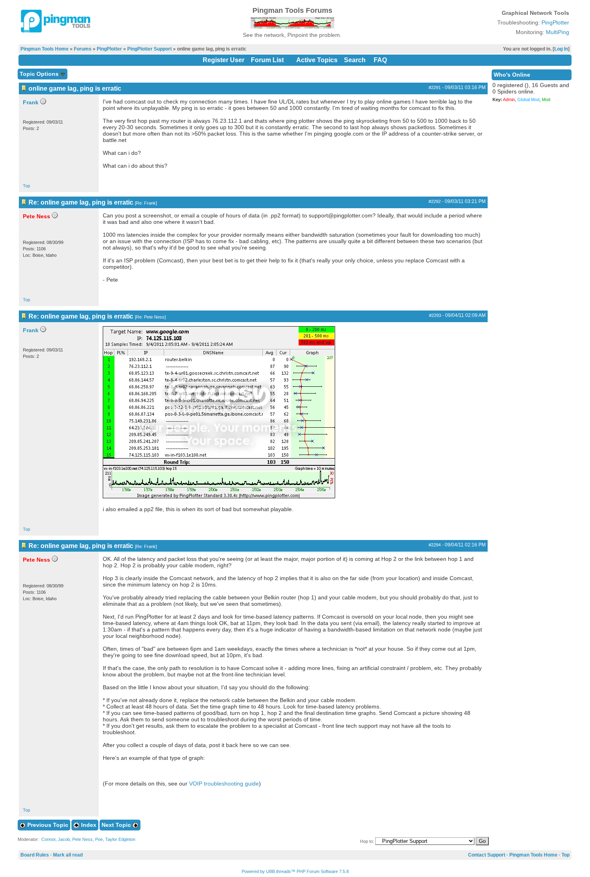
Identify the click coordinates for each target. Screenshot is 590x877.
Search (355, 60)
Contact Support (486, 855)
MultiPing (557, 32)
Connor (48, 839)
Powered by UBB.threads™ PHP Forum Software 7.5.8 (295, 871)
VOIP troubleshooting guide (224, 783)
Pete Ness (82, 839)
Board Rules (34, 855)
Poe (99, 839)
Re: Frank (146, 203)
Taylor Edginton (120, 839)
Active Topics (317, 60)
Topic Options (40, 74)
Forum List (267, 60)
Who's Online (512, 74)
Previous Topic (47, 825)
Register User (223, 60)
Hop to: (367, 841)
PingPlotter (555, 22)
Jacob (64, 839)
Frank (31, 102)
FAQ (380, 60)
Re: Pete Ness (150, 317)
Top (26, 185)
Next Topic (117, 825)
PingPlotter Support (149, 49)
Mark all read (68, 855)
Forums (83, 49)
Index (87, 825)
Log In (561, 49)
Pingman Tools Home (44, 49)
